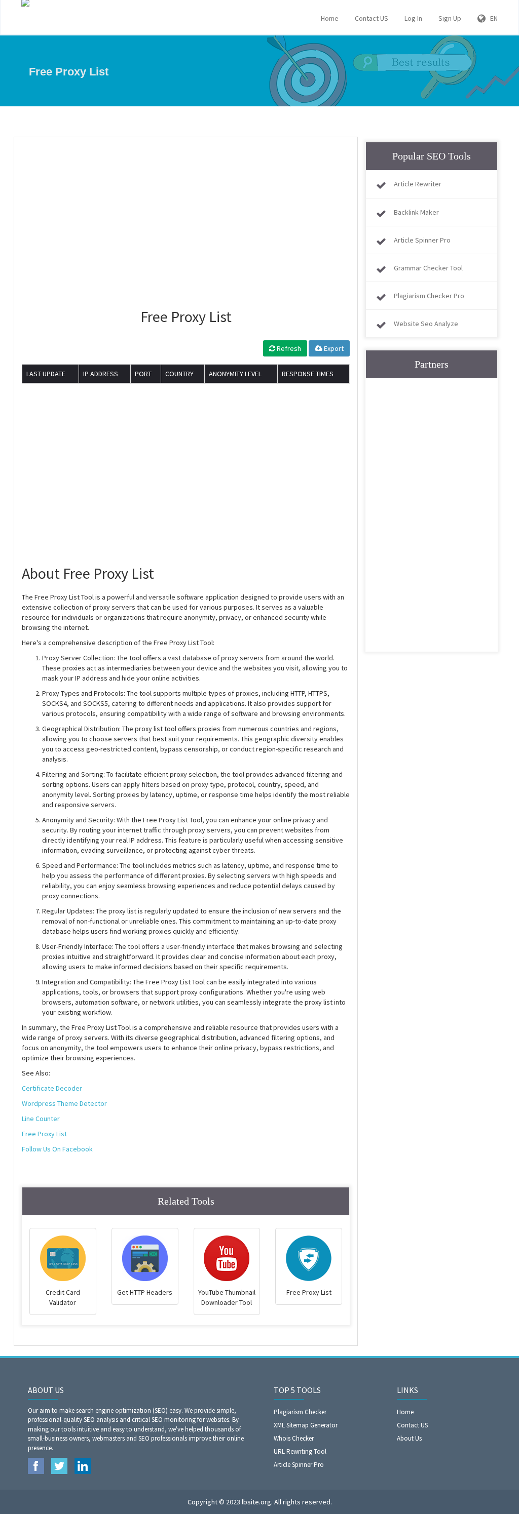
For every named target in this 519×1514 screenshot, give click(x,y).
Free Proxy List (44, 1133)
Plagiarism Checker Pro (429, 295)
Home (330, 18)
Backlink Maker (416, 212)
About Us (409, 1438)
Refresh (288, 348)
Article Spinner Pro (422, 240)
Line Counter (41, 1118)
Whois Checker (294, 1438)
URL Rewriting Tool (300, 1451)
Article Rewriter (417, 183)
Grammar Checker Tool (428, 267)
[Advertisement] (186, 218)
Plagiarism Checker (300, 1412)
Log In (413, 18)
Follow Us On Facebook (57, 1148)
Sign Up (449, 18)
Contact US (371, 18)
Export (333, 348)
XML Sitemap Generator (306, 1425)
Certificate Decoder (52, 1088)
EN (492, 18)
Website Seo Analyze (426, 323)
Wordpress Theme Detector (64, 1103)
